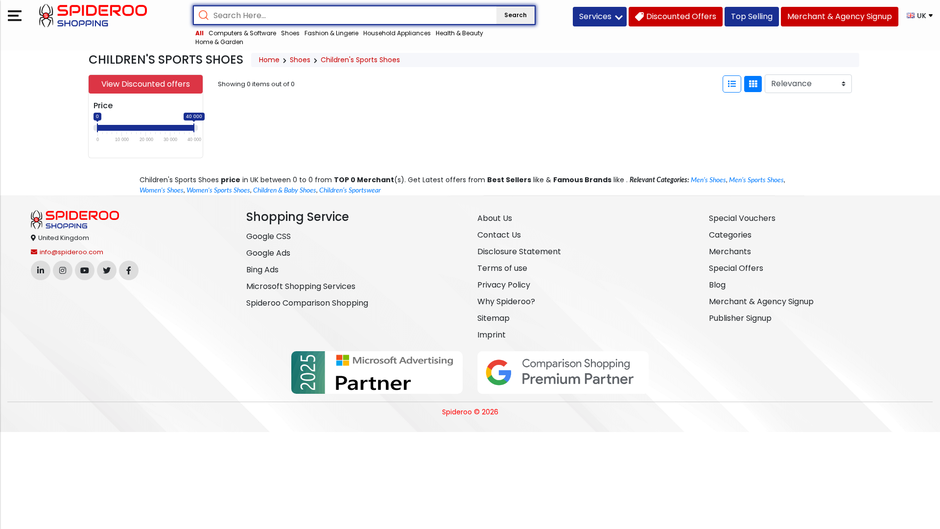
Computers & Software (242, 33)
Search (515, 15)
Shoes (290, 33)
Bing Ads (262, 269)
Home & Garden (219, 42)
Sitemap (493, 318)
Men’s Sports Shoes (756, 180)
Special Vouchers (742, 218)
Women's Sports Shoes (218, 190)
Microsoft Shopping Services (300, 286)
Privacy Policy (503, 284)
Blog (717, 284)
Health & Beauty (459, 33)
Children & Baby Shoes (284, 190)
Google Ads (268, 253)
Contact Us (499, 234)
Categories (730, 234)
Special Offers (736, 268)
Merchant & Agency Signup (761, 301)
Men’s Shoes (708, 180)
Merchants (730, 251)
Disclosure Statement (519, 251)
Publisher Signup (740, 318)
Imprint (491, 334)
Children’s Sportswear (350, 190)
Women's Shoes (162, 190)
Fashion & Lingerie (331, 33)
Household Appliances (397, 33)
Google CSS (268, 236)
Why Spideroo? (506, 301)
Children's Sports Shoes (360, 60)
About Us (494, 218)
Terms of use (502, 268)
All (199, 33)
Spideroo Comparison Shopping (307, 303)
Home (269, 60)
